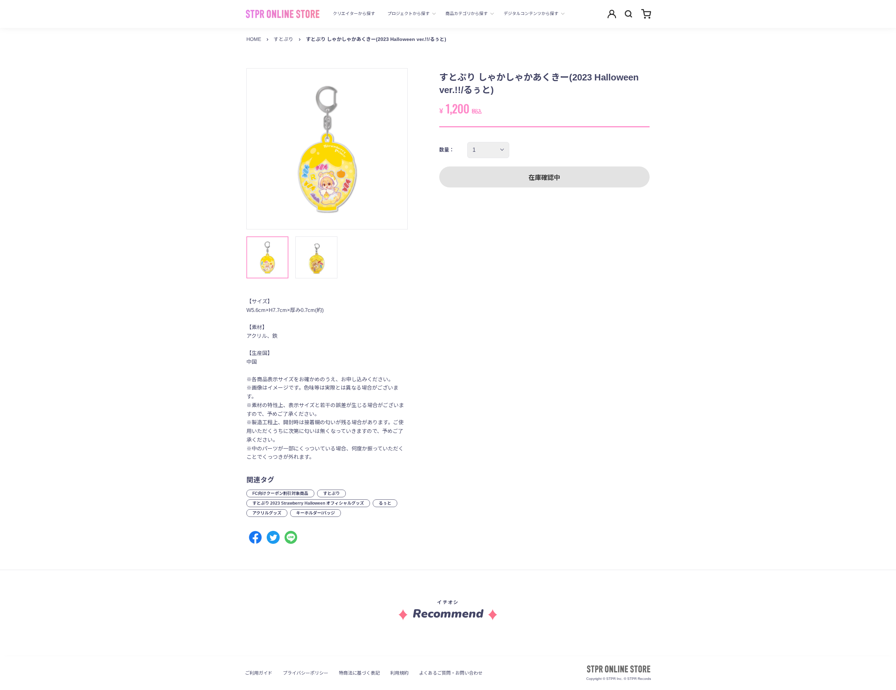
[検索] (628, 14)
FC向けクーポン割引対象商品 (280, 493)
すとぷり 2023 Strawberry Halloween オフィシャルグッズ (308, 503)
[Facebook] (255, 537)
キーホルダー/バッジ (315, 513)
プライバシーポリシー (305, 673)
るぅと (385, 503)
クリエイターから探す (354, 13)
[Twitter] (273, 537)
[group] (327, 148)
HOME (253, 39)
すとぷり (283, 39)
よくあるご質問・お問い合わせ (451, 673)
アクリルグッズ (266, 513)
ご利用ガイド (258, 673)
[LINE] (291, 537)
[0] (646, 14)
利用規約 (399, 673)
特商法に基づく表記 (359, 673)
